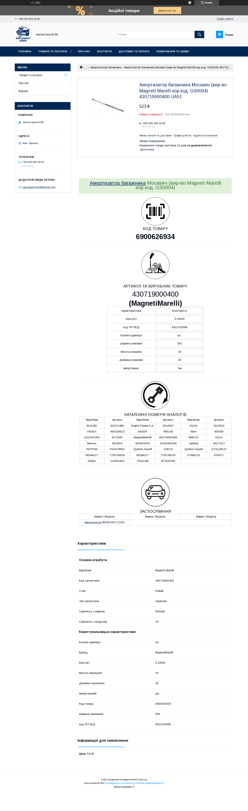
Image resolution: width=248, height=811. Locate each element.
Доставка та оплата (134, 51)
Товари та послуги (52, 51)
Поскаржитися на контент (119, 783)
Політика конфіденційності (149, 783)
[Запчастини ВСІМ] (23, 41)
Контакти (104, 51)
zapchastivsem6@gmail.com (38, 187)
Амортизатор (92, 522)
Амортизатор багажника (105, 67)
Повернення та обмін (172, 51)
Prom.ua (142, 779)
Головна (24, 51)
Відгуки (23, 91)
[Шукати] (199, 34)
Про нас (84, 51)
